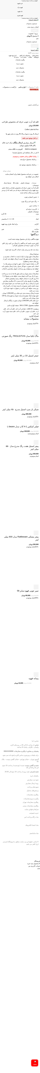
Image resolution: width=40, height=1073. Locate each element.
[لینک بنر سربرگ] (20, 536)
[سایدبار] (37, 857)
